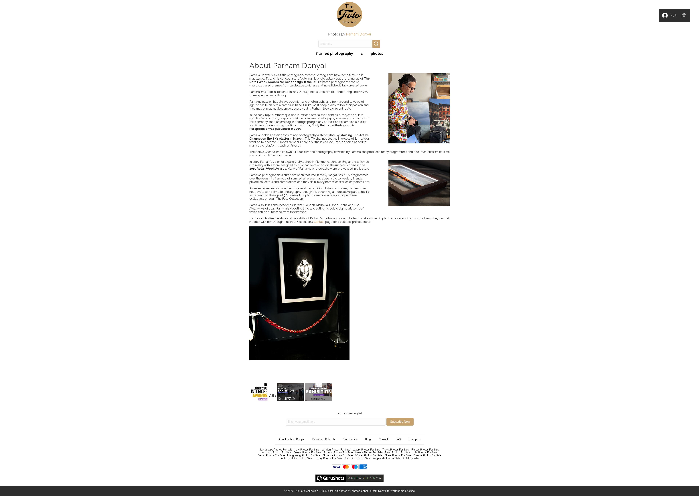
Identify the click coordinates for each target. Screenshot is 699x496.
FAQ (398, 439)
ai (362, 53)
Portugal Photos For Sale (338, 452)
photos (377, 53)
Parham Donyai (358, 34)
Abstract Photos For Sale (276, 452)
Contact (319, 222)
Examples (414, 439)
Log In (672, 15)
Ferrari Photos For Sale (271, 455)
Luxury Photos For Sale (366, 449)
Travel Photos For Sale (395, 449)
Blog (368, 439)
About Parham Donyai (291, 439)
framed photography (334, 53)
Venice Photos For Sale (368, 452)
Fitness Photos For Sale (425, 449)
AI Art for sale (410, 458)
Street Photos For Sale (398, 455)
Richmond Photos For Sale (296, 458)
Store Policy (350, 439)
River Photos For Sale (397, 452)
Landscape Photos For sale (276, 449)
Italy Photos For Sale (307, 449)
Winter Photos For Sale (368, 455)
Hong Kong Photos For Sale (303, 455)
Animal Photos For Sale (307, 452)
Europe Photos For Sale (427, 455)
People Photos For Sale (386, 458)
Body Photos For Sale (357, 458)
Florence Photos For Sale (338, 455)
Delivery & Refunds (323, 439)
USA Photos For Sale (425, 452)
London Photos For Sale (335, 449)
